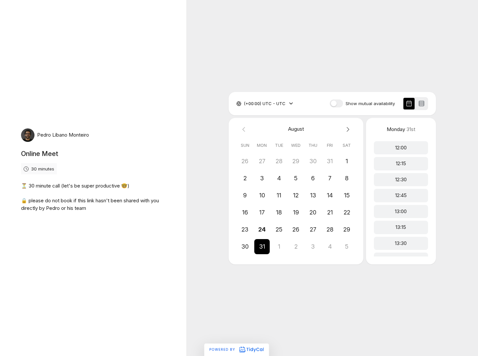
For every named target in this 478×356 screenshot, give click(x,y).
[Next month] (346, 129)
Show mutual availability (370, 103)
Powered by (223, 349)
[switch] (336, 103)
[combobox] (244, 103)
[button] (262, 246)
